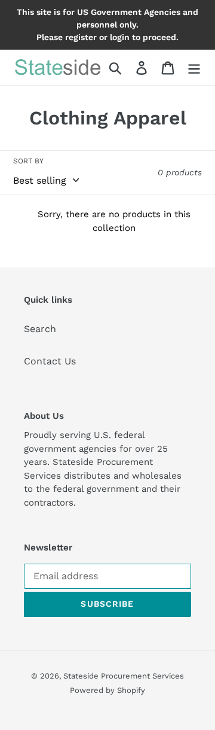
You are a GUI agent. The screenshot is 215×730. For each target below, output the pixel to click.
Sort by (28, 161)
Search (40, 328)
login (120, 37)
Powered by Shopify (107, 690)
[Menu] (194, 67)
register (81, 37)
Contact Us (50, 361)
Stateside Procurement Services (123, 675)
